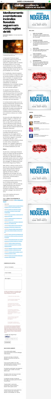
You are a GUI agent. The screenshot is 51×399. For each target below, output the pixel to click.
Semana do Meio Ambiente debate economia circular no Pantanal (11, 358)
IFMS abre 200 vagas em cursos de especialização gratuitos (41, 50)
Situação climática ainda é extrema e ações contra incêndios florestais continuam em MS (13, 231)
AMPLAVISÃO (37, 121)
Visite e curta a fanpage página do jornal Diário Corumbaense (41, 136)
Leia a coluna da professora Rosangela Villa (39, 117)
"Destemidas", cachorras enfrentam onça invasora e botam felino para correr (11, 385)
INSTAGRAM (36, 128)
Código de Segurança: (10, 334)
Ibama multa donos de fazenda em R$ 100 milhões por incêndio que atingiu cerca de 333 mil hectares (13, 236)
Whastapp (49, 1)
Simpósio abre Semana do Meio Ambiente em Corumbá (12, 374)
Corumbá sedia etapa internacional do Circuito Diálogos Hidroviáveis (13, 353)
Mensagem (8, 278)
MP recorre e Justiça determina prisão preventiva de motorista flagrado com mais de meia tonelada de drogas (40, 63)
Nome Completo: (9, 267)
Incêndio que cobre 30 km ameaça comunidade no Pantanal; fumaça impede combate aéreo (12, 211)
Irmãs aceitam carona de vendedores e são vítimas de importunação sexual (40, 56)
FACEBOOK (36, 134)
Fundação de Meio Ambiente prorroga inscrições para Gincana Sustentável (13, 380)
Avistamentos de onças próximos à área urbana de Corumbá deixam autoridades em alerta (12, 391)
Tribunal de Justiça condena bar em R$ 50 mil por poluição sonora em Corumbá (41, 36)
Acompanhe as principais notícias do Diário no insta (41, 129)
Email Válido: (8, 272)
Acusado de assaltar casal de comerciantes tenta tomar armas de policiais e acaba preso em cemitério (41, 43)
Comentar (7, 342)
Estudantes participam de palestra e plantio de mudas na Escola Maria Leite (13, 370)
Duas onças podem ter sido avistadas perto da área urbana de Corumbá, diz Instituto (12, 364)
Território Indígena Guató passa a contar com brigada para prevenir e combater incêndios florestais (12, 245)
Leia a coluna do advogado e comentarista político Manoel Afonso (41, 123)
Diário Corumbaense (25, 1)
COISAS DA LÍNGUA (38, 115)
